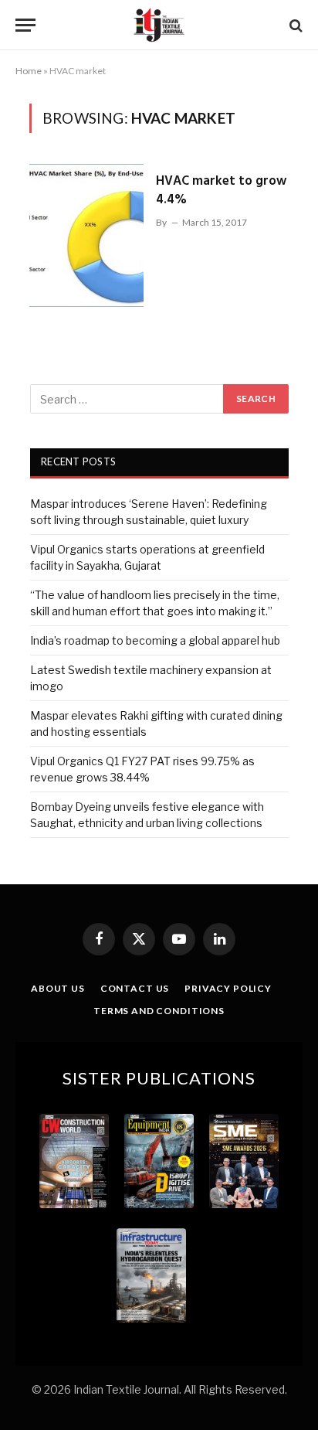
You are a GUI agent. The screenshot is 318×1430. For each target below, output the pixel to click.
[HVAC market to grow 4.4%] (86, 235)
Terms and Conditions (159, 1010)
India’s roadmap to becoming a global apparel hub (155, 640)
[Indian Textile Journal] (159, 25)
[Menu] (25, 25)
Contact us (134, 988)
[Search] (294, 25)
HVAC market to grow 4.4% (221, 190)
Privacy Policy (228, 988)
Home (28, 71)
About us (58, 988)
